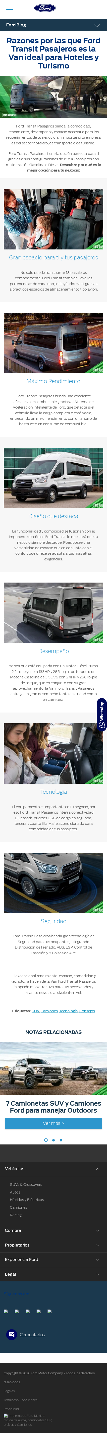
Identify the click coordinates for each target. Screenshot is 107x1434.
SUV (35, 1011)
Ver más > (53, 1123)
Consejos (87, 1011)
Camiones (49, 1011)
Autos (15, 1192)
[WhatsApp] (102, 714)
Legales (9, 1391)
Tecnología (68, 1011)
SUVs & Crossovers (26, 1185)
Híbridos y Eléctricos (27, 1200)
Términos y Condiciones (20, 1400)
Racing (16, 1215)
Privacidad (11, 1409)
